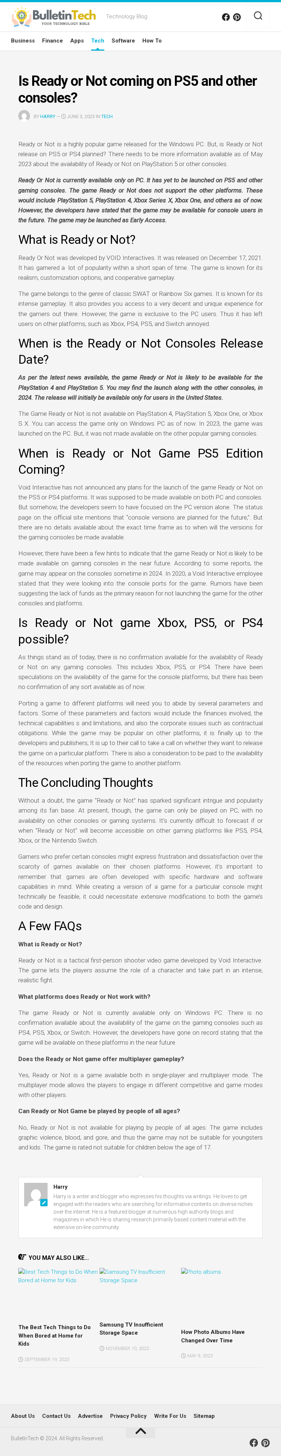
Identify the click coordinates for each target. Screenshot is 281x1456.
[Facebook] (226, 17)
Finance (52, 40)
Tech (97, 40)
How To (152, 40)
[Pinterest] (237, 17)
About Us (23, 1416)
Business (23, 40)
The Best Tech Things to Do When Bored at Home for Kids (54, 1335)
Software (123, 40)
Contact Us (56, 1416)
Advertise (90, 1416)
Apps (77, 40)
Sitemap (204, 1416)
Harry (47, 116)
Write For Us (170, 1416)
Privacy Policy (128, 1416)
